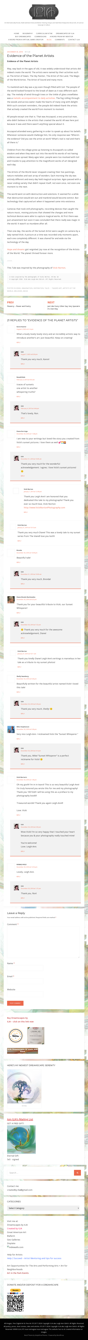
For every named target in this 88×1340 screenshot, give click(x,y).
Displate (11, 1243)
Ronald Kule (21, 377)
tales (47, 288)
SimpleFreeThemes (41, 1335)
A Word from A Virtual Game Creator (25, 39)
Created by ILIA (14, 1228)
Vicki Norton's (22, 777)
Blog (49, 39)
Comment (13, 924)
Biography (28, 33)
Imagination (27, 288)
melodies (18, 291)
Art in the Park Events (18, 1273)
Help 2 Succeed (14, 1258)
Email (10, 976)
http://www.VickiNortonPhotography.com (44, 507)
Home (16, 33)
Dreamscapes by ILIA (65, 33)
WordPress (60, 1335)
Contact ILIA (74, 39)
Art (60, 288)
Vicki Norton (59, 267)
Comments (60, 39)
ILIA (28, 52)
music (25, 291)
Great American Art (16, 1232)
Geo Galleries (13, 1239)
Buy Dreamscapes (23, 36)
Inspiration (38, 288)
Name (11, 963)
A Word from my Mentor (61, 36)
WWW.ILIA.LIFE (18, 1329)
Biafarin (11, 1235)
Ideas (18, 288)
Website (11, 989)
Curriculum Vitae (44, 33)
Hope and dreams (16, 249)
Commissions (40, 36)
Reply (18, 342)
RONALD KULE (21, 864)
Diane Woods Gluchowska (26, 597)
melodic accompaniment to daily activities (34, 98)
